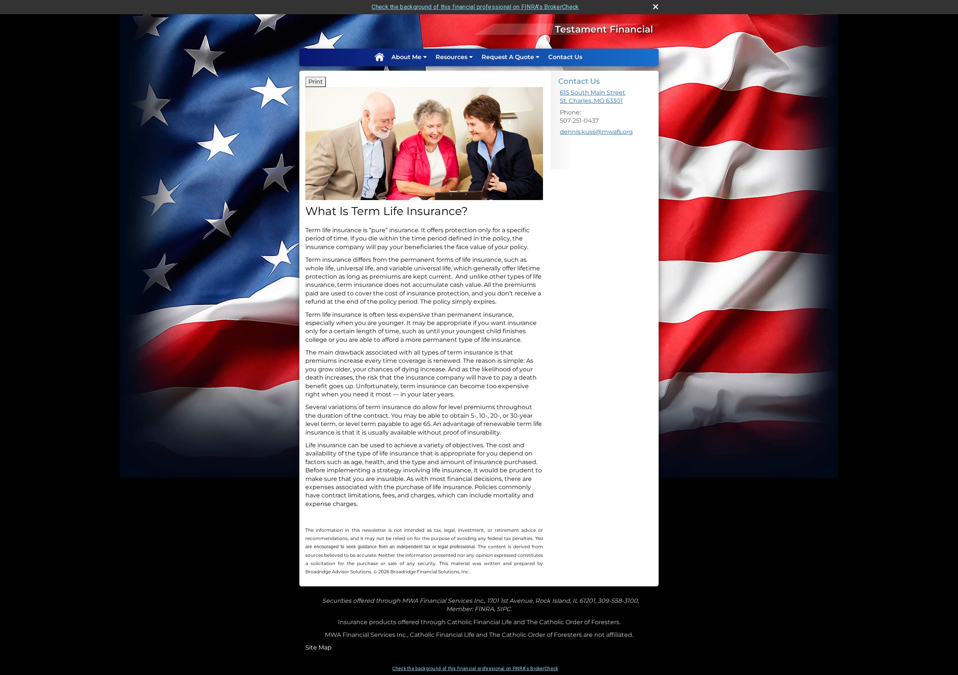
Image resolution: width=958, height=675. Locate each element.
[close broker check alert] (656, 7)
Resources (451, 57)
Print (315, 81)
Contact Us (565, 57)
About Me (406, 57)
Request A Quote (508, 57)
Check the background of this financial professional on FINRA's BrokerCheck (475, 6)
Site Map (318, 647)
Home (379, 57)
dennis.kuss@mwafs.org (596, 131)
